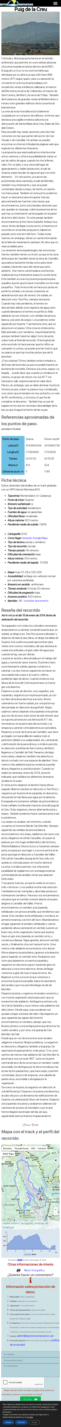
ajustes (30, 1417)
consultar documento (36, 600)
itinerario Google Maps (35, 538)
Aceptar (8, 1422)
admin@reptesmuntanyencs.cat (35, 1335)
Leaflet (6, 1223)
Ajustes (34, 1422)
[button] (55, 3)
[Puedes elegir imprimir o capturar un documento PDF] (30, 1126)
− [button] (56, 1213)
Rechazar (21, 1422)
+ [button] (56, 1209)
